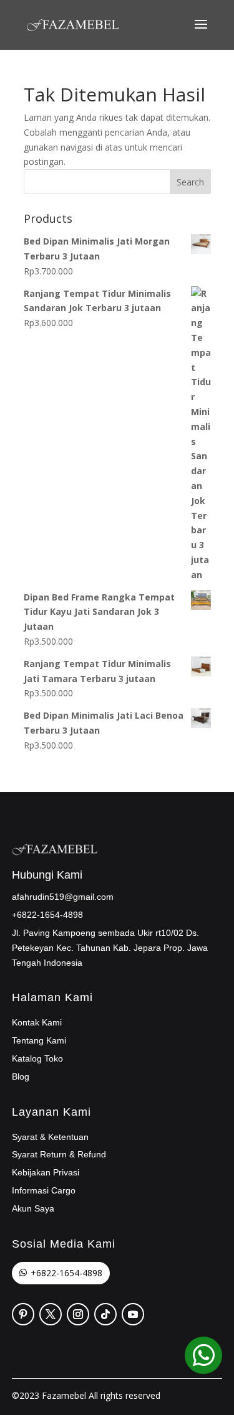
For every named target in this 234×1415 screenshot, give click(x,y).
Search (190, 182)
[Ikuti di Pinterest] (23, 1314)
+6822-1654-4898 (66, 1273)
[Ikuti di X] (50, 1314)
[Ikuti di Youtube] (133, 1314)
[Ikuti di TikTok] (105, 1314)
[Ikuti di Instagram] (78, 1314)
